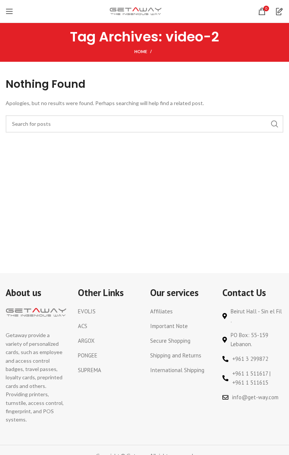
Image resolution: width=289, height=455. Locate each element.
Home (140, 51)
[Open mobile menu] (9, 11)
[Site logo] (136, 11)
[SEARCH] (274, 124)
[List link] (108, 311)
